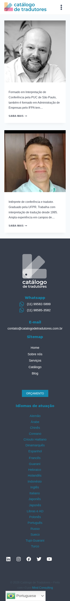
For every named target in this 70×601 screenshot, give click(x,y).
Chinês (35, 428)
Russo (35, 529)
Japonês (35, 499)
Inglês (34, 487)
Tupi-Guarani (35, 540)
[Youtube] (49, 559)
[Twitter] (39, 559)
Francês (35, 458)
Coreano (35, 433)
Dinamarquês (35, 445)
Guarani (34, 464)
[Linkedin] (8, 559)
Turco (35, 546)
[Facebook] (28, 559)
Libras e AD (35, 511)
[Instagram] (18, 559)
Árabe (35, 422)
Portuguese (25, 596)
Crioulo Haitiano (35, 439)
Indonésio (35, 481)
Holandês (34, 475)
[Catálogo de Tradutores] (25, 7)
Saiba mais (18, 116)
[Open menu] (61, 7)
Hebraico (34, 470)
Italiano (34, 493)
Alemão (35, 416)
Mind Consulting (42, 587)
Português (35, 523)
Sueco (35, 534)
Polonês (35, 517)
